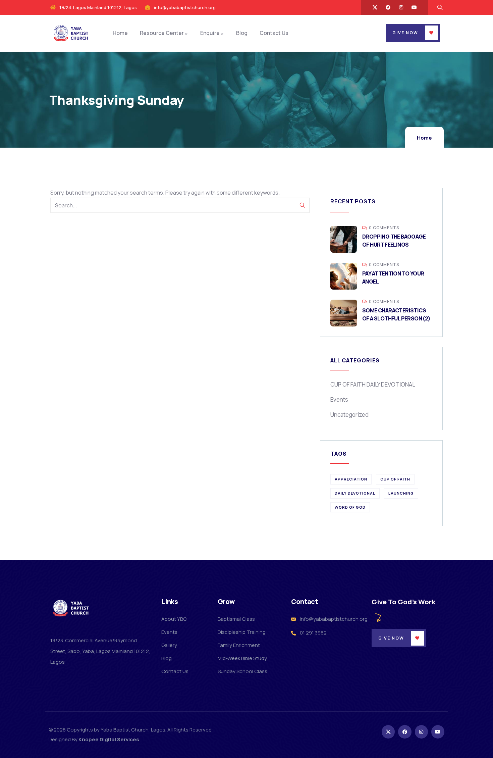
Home (424, 137)
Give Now (405, 33)
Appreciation (351, 479)
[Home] (71, 32)
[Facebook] (388, 7)
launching (401, 493)
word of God (350, 507)
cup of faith (395, 479)
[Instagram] (401, 7)
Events (339, 399)
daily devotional (355, 493)
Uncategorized (349, 414)
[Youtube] (414, 7)
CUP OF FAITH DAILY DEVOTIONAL (372, 384)
